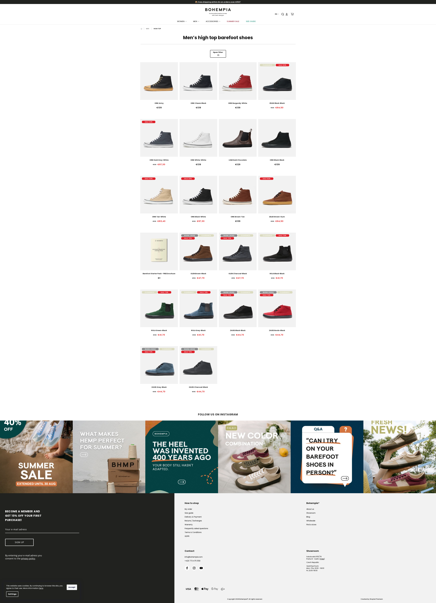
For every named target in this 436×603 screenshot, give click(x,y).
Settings (12, 594)
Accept (71, 587)
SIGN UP (240, 312)
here (41, 588)
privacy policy (243, 305)
